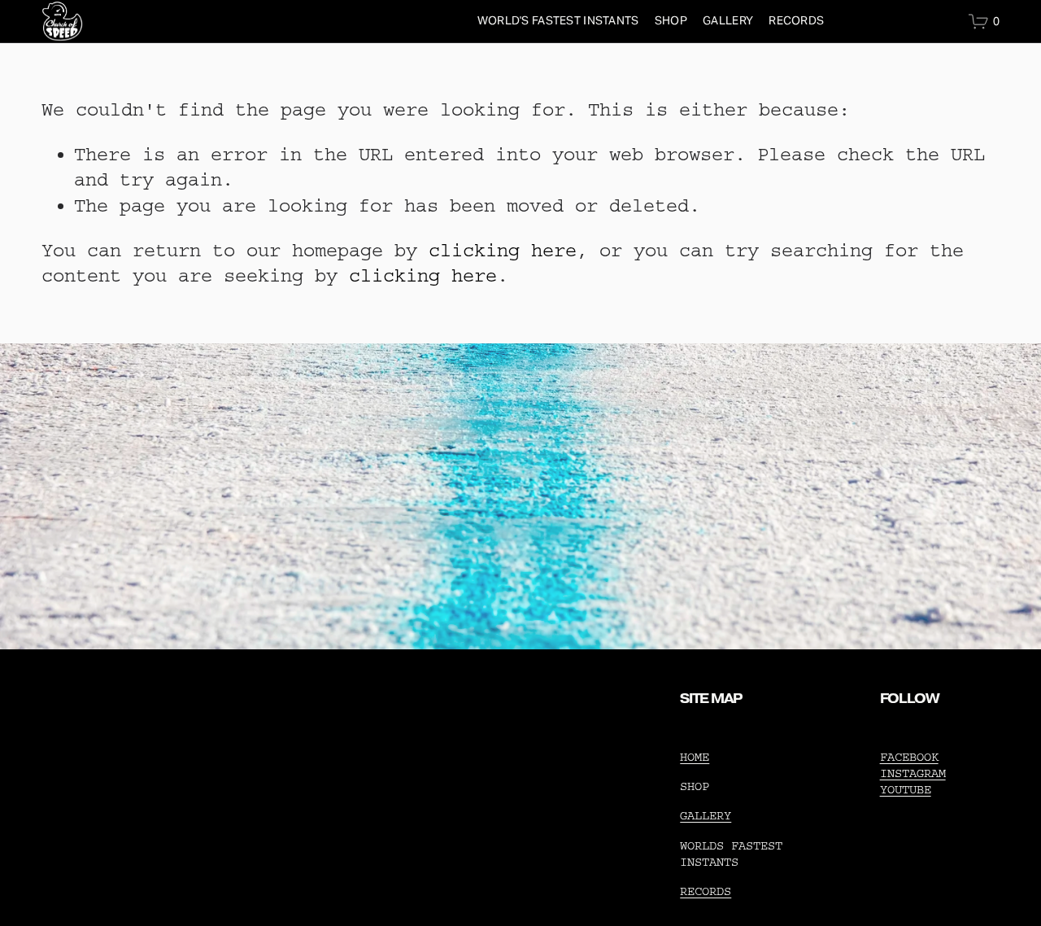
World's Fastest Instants (558, 20)
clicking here (503, 250)
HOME (694, 757)
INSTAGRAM (913, 773)
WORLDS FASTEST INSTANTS (731, 854)
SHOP (671, 20)
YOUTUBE (905, 790)
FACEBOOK (909, 757)
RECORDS (796, 20)
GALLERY (728, 20)
